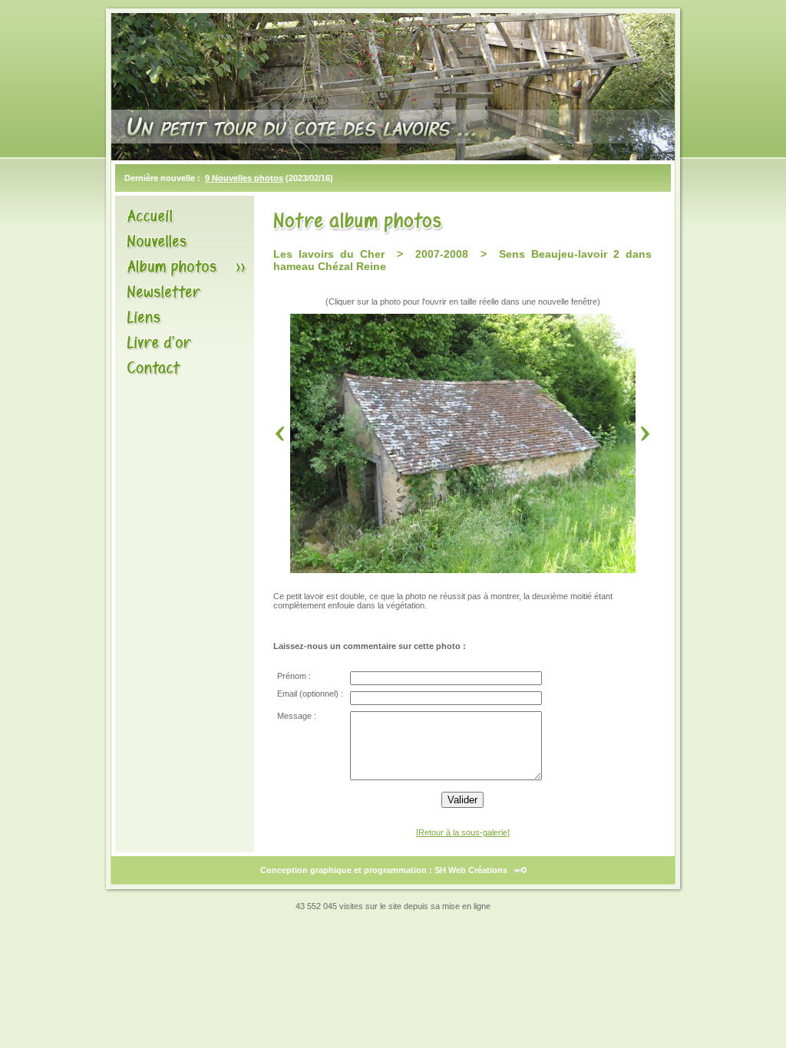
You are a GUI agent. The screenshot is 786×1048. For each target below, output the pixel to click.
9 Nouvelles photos (244, 178)
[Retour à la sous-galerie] (463, 832)
